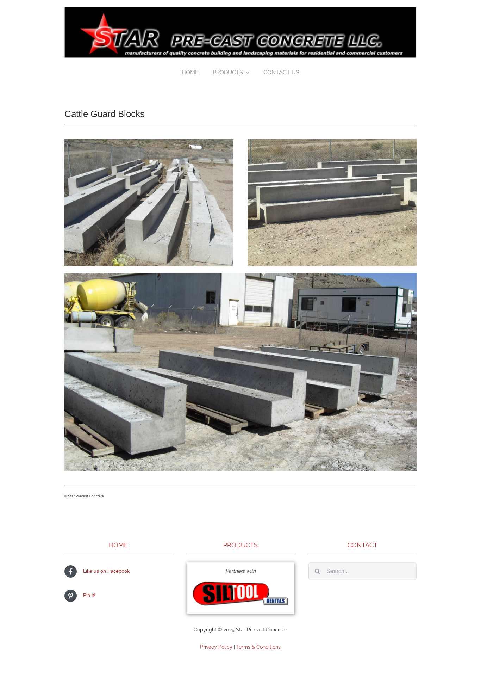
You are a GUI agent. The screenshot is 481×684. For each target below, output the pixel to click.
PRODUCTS (240, 545)
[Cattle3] (240, 275)
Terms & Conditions (258, 647)
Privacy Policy (216, 647)
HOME (118, 545)
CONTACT (362, 545)
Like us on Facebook (106, 571)
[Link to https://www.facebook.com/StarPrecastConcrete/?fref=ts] (70, 571)
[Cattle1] (148, 141)
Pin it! (89, 595)
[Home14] (240, 582)
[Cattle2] (332, 141)
